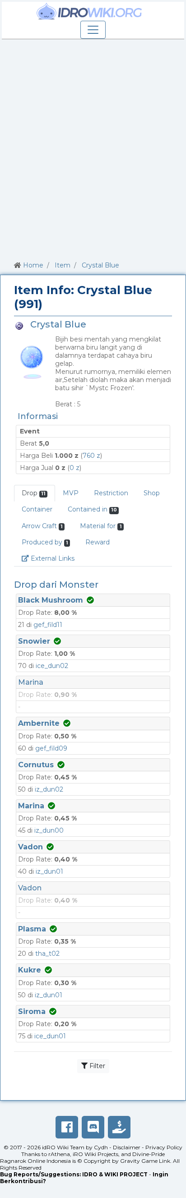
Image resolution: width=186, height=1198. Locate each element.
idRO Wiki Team (63, 1147)
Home (33, 265)
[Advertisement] (93, 148)
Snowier (34, 641)
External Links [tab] (55, 558)
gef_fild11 (47, 625)
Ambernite (39, 723)
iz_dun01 (49, 871)
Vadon (30, 847)
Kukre (29, 970)
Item (62, 265)
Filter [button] (96, 1066)
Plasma (32, 929)
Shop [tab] (152, 493)
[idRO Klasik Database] (89, 11)
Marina (30, 682)
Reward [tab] (97, 542)
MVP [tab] (71, 493)
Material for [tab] (100, 526)
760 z (91, 456)
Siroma (32, 1011)
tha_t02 (47, 953)
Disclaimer (126, 1147)
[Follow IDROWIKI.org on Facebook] (67, 1127)
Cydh (101, 1147)
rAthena (59, 1154)
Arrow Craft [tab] (42, 526)
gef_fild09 (51, 748)
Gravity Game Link (145, 1160)
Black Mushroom (50, 600)
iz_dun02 (49, 789)
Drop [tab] (34, 493)
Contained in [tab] (92, 509)
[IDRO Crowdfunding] (119, 1127)
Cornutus (36, 764)
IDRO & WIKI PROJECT (115, 1174)
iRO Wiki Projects (95, 1154)
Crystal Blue (100, 265)
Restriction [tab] (111, 493)
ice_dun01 (50, 1036)
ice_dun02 (52, 666)
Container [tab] (37, 509)
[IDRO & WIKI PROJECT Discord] (93, 1127)
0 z (74, 468)
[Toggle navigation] (93, 30)
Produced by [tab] (45, 542)
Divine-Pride (148, 1154)
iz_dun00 (49, 830)
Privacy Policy (163, 1147)
